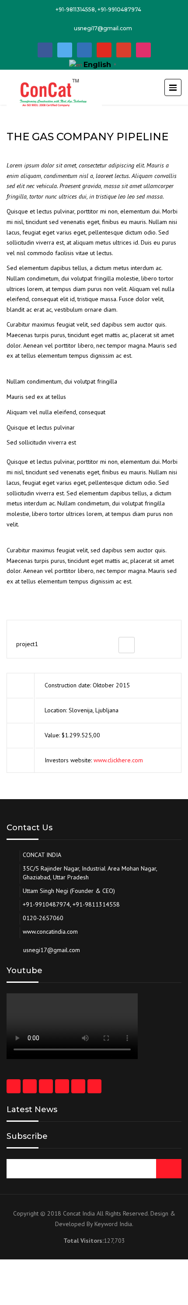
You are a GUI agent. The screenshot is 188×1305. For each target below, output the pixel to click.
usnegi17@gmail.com (103, 28)
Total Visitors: (83, 1241)
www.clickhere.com (118, 760)
